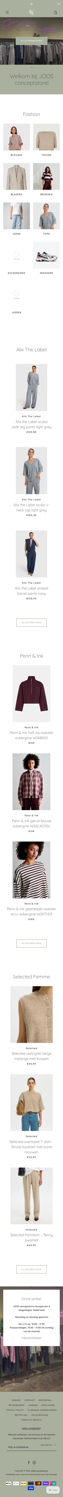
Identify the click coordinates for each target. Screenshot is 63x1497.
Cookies (33, 1405)
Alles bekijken (31, 622)
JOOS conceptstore (39, 1471)
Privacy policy (15, 1410)
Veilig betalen (39, 1415)
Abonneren (46, 1445)
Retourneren (17, 1405)
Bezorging (45, 1400)
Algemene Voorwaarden (42, 1410)
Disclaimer (48, 1405)
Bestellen (21, 1415)
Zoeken (16, 1400)
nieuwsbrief (31, 1429)
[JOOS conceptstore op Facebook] (28, 1462)
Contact (30, 1400)
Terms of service (31, 1420)
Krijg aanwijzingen (31, 1338)
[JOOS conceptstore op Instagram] (34, 1462)
